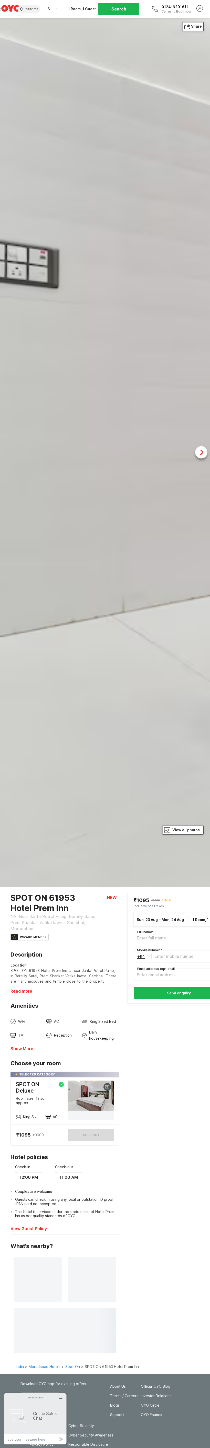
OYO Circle (150, 1405)
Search (118, 9)
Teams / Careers (124, 1396)
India (20, 1366)
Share (196, 26)
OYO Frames (151, 1415)
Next (201, 452)
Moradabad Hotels (44, 1366)
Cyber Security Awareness (90, 1435)
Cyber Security (81, 1426)
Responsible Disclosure (88, 1444)
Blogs (115, 1405)
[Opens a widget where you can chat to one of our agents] (35, 1418)
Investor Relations (156, 1396)
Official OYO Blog (155, 1386)
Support (117, 1415)
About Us (118, 1386)
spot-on (72, 1366)
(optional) (156, 969)
